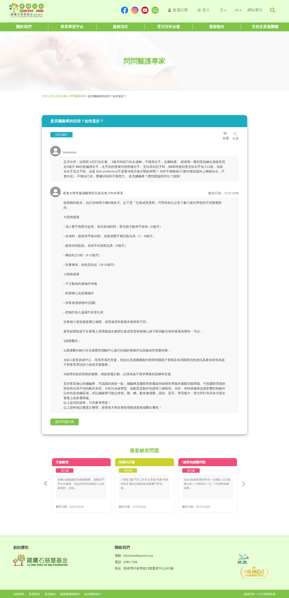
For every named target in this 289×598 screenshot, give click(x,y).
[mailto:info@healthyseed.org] (155, 10)
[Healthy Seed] (35, 10)
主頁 (45, 96)
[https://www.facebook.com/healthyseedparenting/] (125, 10)
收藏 (226, 138)
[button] (64, 422)
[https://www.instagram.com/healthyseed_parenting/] (135, 10)
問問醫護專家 (77, 96)
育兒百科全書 (58, 96)
